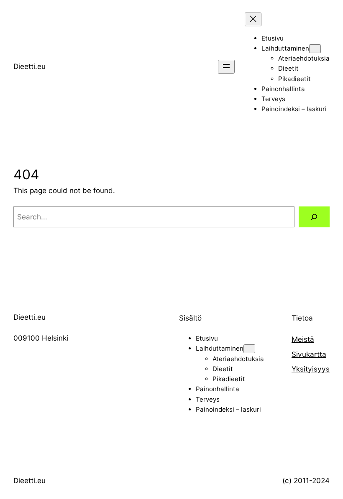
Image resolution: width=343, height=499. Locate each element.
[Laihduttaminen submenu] (315, 48)
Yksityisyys (311, 368)
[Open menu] (226, 67)
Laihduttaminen (285, 48)
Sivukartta (309, 354)
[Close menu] (253, 19)
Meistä (303, 339)
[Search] (314, 217)
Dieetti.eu (29, 66)
